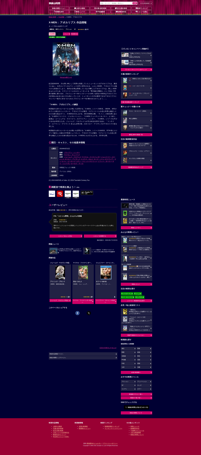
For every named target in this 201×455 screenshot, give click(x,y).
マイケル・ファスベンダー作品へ (82, 301)
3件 (83, 29)
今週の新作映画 (101, 8)
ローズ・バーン (99, 159)
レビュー (66, 34)
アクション (69, 29)
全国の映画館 (83, 426)
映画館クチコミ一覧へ (136, 394)
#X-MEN (52, 37)
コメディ (124, 389)
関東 (138, 348)
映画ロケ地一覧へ (135, 398)
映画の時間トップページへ (58, 357)
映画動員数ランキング (112, 426)
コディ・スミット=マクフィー (86, 161)
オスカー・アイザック (72, 159)
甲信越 (124, 359)
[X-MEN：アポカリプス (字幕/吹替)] (87, 193)
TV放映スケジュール (137, 430)
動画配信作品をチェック (135, 167)
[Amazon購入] (66, 77)
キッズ (139, 385)
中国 (123, 363)
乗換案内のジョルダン (94, 443)
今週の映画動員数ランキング (130, 102)
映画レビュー (136, 284)
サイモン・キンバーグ (72, 155)
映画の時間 (52, 17)
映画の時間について (136, 413)
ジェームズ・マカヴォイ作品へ (59, 300)
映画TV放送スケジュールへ (136, 335)
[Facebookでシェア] (77, 313)
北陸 (138, 359)
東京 (123, 348)
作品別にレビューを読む (61, 436)
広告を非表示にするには (108, 348)
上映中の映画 (80, 8)
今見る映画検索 (145, 3)
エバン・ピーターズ (68, 161)
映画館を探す (59, 12)
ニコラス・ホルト (87, 159)
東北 (138, 356)
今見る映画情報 (136, 432)
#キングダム (139, 297)
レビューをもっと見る (65, 236)
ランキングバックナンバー (113, 428)
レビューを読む (142, 12)
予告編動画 (101, 12)
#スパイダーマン (126, 293)
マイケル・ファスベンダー (91, 157)
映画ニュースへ (136, 227)
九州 (123, 367)
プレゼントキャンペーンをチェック (136, 69)
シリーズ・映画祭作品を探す (136, 300)
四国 (138, 363)
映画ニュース (80, 12)
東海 (138, 352)
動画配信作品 (121, 12)
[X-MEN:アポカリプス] (52, 194)
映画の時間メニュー (58, 8)
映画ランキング (142, 8)
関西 (123, 352)
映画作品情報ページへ (56, 354)
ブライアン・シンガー (72, 152)
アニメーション (142, 381)
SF (75, 29)
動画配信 (74, 34)
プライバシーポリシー (110, 443)
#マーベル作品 (61, 37)
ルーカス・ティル (77, 163)
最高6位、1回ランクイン (57, 29)
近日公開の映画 (122, 8)
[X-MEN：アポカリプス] (60, 194)
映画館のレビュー (85, 428)
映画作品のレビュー (59, 434)
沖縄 (138, 367)
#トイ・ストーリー (127, 297)
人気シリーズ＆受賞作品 (61, 432)
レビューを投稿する (100, 236)
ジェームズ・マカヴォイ (72, 157)
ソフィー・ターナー (105, 161)
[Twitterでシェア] (89, 313)
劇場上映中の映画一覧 (136, 134)
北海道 (124, 356)
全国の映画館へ (136, 372)
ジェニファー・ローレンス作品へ (105, 301)
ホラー (139, 389)
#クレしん (137, 293)
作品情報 (61, 17)
